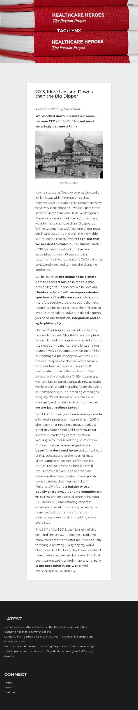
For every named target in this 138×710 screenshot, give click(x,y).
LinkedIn (9, 687)
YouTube (9, 692)
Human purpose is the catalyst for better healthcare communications (46, 627)
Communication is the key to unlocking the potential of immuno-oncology (49, 646)
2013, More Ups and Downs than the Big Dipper (64, 94)
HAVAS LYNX (69, 121)
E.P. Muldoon (45, 502)
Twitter (8, 682)
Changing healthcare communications (27, 631)
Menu (130, 5)
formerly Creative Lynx (60, 249)
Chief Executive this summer (68, 203)
